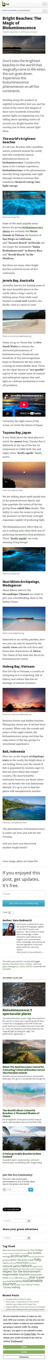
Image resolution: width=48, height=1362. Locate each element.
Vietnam (29, 966)
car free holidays (35, 1250)
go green (6, 1260)
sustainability (14, 1281)
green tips (15, 1259)
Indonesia (37, 964)
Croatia (16, 1253)
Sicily (21, 1278)
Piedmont (17, 1269)
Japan (5, 966)
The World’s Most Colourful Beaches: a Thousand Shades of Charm (21, 1113)
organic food (8, 1269)
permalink (7, 969)
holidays (28, 964)
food (37, 1256)
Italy (37, 1259)
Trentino (36, 1284)
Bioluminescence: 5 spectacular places (17, 1012)
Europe (31, 1257)
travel (23, 1285)
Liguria (5, 1263)
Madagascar (13, 966)
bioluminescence (17, 964)
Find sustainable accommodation (16, 10)
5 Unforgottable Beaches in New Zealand (22, 1155)
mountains (32, 1263)
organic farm (37, 1266)
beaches (6, 964)
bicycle (19, 1250)
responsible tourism (16, 1274)
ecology (6, 1256)
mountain (22, 1262)
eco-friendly (23, 1253)
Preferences (24, 1357)
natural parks (11, 1266)
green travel (28, 1259)
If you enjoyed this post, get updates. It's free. (21, 879)
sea (16, 1277)
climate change (8, 1253)
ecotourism (20, 1256)
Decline (24, 1352)
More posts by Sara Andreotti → (30, 952)
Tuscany (7, 1287)
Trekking (28, 1284)
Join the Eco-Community (23, 903)
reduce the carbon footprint (32, 1269)
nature (22, 966)
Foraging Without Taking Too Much (18, 1299)
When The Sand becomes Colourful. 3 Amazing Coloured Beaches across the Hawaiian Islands (24, 1069)
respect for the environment (22, 1271)
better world (11, 1250)
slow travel (36, 1277)
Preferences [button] (16, 1341)
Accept (24, 1347)
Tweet (5, 912)
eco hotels (34, 1253)
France (41, 1257)
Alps (4, 1250)
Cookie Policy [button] (30, 1334)
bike (25, 1250)
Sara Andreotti (32, 32)
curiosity (26, 961)
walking (16, 1287)
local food (12, 1263)
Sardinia (11, 1278)
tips (18, 1284)
